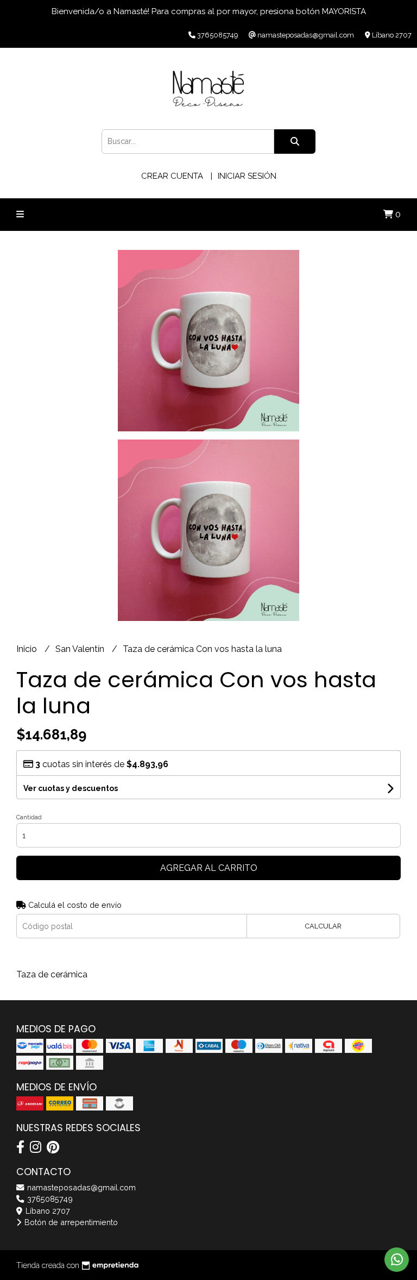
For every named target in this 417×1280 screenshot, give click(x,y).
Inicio (27, 649)
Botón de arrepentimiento (70, 1222)
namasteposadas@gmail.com (80, 1187)
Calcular (323, 926)
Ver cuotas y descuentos (70, 788)
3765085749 (49, 1198)
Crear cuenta (172, 176)
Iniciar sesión (247, 176)
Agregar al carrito (208, 868)
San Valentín (80, 649)
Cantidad (29, 817)
